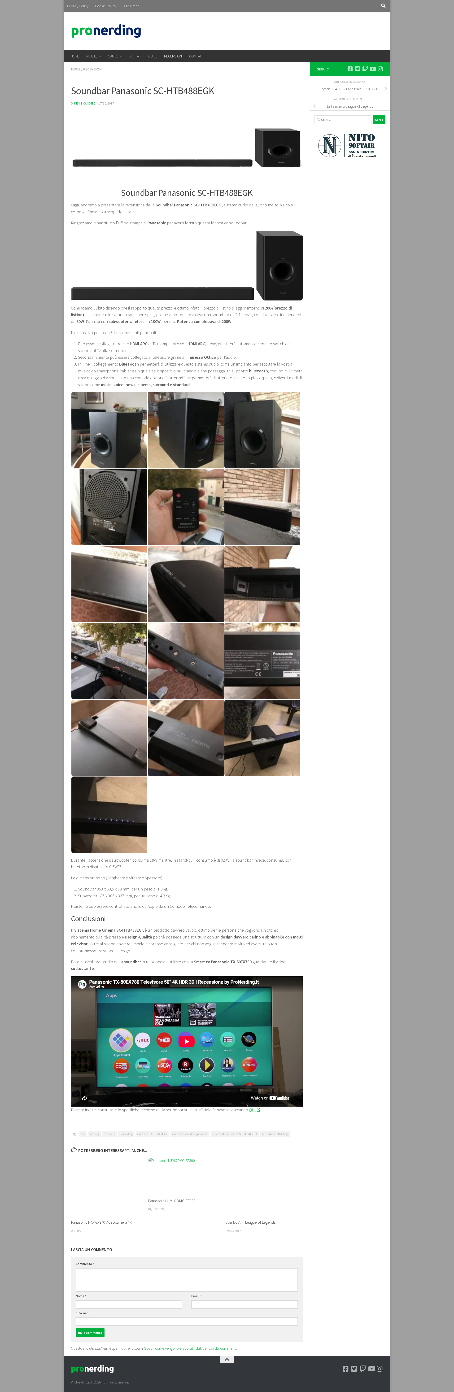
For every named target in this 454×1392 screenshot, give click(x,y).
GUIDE (152, 56)
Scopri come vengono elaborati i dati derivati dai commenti (190, 1348)
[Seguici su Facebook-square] (350, 69)
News (75, 69)
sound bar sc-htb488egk (275, 1134)
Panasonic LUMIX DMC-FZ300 (171, 1200)
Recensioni (93, 69)
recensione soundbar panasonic (190, 1134)
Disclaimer (131, 6)
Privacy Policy (77, 6)
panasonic (109, 1134)
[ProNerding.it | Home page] (106, 31)
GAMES (113, 56)
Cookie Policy (105, 6)
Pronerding (126, 1134)
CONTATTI (197, 56)
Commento (85, 1264)
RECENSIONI (173, 56)
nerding (94, 1134)
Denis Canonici (85, 103)
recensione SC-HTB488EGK (152, 1134)
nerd (83, 1134)
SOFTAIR (135, 56)
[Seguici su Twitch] (365, 69)
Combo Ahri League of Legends (250, 1222)
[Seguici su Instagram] (380, 69)
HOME (75, 56)
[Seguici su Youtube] (372, 69)
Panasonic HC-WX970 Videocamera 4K (101, 1222)
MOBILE (92, 56)
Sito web (82, 1313)
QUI (252, 1110)
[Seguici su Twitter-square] (357, 69)
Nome (81, 1296)
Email (196, 1296)
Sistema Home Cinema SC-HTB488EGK (234, 1134)
